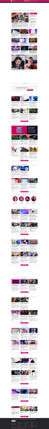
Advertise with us (19, 425)
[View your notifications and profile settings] (35, 0)
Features (14, 2)
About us (32, 424)
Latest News (32, 13)
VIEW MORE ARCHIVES (24, 160)
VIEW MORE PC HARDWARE (24, 234)
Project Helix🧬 (32, 10)
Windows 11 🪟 (24, 10)
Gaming (19, 2)
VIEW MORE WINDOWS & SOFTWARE (24, 191)
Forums (12, 425)
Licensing (25, 424)
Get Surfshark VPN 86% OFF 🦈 (18, 10)
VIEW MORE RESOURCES (24, 416)
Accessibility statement (14, 424)
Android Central (26, 425)
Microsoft (29, 2)
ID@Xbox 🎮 (28, 10)
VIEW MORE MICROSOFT (24, 383)
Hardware (25, 2)
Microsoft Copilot (13, 328)
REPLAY (22, 2)
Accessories (35, 2)
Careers (19, 424)
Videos (16, 2)
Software (32, 2)
